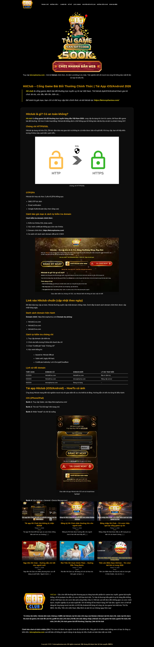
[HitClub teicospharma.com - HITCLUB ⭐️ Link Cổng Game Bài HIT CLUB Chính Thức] (27, 4)
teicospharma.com (37, 632)
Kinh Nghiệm (113, 4)
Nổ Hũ (70, 4)
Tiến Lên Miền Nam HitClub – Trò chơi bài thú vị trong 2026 (115, 564)
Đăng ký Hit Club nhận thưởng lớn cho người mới (77, 524)
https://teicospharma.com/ (106, 100)
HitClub (53, 594)
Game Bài (63, 4)
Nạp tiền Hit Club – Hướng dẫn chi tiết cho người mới (39, 564)
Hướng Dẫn (54, 4)
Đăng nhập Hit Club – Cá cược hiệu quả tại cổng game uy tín (114, 524)
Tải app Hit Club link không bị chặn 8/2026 (39, 524)
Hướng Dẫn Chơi (102, 4)
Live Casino (77, 4)
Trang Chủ (45, 4)
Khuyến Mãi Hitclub (88, 4)
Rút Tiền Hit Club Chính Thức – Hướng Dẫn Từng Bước (77, 564)
